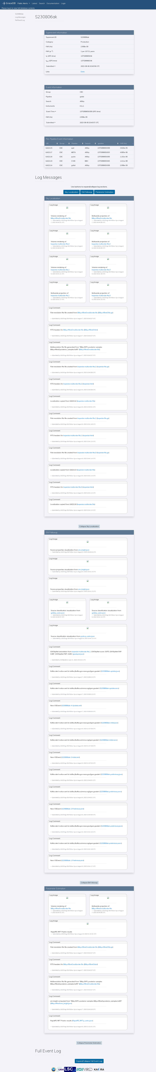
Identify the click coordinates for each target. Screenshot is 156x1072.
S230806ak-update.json (110, 671)
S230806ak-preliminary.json (111, 774)
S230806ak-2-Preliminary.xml (73, 809)
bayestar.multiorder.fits (86, 401)
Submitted (50, 66)
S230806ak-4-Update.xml (71, 706)
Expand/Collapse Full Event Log (89, 1061)
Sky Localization (71, 192)
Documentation (53, 3)
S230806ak (19, 14)
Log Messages (20, 17)
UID (47, 143)
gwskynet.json (78, 654)
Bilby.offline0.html (90, 330)
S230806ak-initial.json (109, 723)
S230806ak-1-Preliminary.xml (73, 860)
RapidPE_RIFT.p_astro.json (83, 1021)
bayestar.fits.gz (103, 367)
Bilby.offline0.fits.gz (106, 313)
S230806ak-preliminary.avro (110, 792)
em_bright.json (83, 550)
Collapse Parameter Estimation (89, 1043)
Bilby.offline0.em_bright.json (61, 1003)
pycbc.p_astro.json (88, 636)
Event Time (50, 111)
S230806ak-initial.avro (108, 740)
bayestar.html (88, 384)
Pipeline (74, 143)
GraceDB (10, 3)
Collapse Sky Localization (89, 526)
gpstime (101, 143)
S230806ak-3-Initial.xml (70, 757)
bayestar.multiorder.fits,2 (60, 244)
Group (62, 143)
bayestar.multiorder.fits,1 (60, 270)
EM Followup (87, 192)
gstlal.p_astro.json (58, 613)
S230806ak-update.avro (109, 688)
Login (63, 3)
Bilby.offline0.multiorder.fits (61, 218)
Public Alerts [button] (22, 3)
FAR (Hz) (123, 143)
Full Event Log (20, 20)
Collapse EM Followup (89, 883)
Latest (34, 3)
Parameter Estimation (104, 192)
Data (83, 72)
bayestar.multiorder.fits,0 (101, 270)
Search (42, 3)
